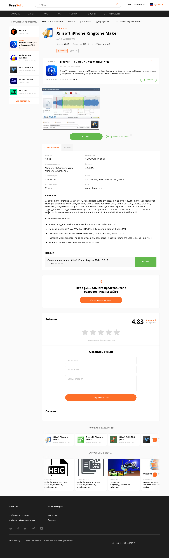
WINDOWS (15, 14)
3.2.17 (63, 44)
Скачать (86, 136)
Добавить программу (19, 515)
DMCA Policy (14, 540)
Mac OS (75, 51)
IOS (59, 14)
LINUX (45, 14)
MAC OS (31, 14)
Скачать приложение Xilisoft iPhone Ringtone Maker (77, 260)
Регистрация (139, 5)
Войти (129, 5)
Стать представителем (100, 300)
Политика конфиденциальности (58, 540)
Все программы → (24, 101)
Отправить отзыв (101, 397)
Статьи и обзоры (112, 14)
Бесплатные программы (53, 21)
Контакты (52, 515)
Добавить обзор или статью (22, 520)
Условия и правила (32, 540)
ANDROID (73, 14)
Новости (91, 14)
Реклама (52, 520)
